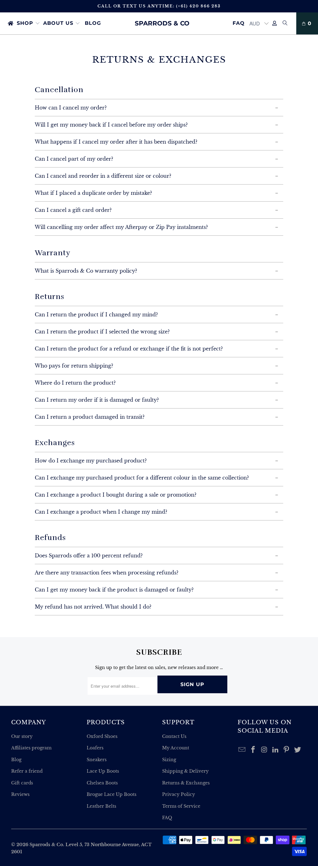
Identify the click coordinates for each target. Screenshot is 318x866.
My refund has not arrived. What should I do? (93, 607)
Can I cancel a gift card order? (73, 210)
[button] (28, 23)
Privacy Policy (178, 794)
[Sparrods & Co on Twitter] (297, 750)
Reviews (20, 794)
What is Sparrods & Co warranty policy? (86, 271)
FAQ (167, 817)
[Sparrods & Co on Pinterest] (286, 750)
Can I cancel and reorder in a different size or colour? (103, 176)
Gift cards (22, 783)
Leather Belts (101, 806)
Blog (16, 759)
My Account (175, 748)
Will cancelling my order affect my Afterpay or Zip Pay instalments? (121, 227)
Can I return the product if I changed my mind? (96, 314)
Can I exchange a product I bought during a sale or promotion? (115, 495)
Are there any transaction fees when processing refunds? (106, 572)
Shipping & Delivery (185, 771)
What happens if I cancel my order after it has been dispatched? (116, 142)
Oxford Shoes (102, 736)
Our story (22, 736)
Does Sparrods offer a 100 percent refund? (89, 555)
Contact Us (174, 736)
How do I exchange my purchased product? (91, 461)
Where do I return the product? (75, 383)
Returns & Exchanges (186, 783)
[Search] (285, 23)
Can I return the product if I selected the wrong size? (102, 331)
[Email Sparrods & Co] (242, 750)
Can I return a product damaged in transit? (89, 417)
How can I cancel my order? (71, 108)
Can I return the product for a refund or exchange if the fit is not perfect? (129, 349)
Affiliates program (31, 748)
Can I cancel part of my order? (74, 159)
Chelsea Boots (102, 783)
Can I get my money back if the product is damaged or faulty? (114, 590)
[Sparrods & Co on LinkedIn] (275, 750)
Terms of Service (181, 806)
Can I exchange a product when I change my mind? (101, 512)
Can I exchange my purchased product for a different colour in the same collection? (142, 478)
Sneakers (97, 759)
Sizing (169, 759)
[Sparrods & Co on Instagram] (264, 750)
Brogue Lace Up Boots (111, 794)
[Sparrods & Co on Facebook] (253, 750)
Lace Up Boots (103, 771)
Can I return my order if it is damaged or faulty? (97, 400)
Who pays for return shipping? (74, 366)
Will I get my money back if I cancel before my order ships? (111, 125)
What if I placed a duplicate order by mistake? (93, 193)
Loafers (95, 748)
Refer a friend (27, 771)
